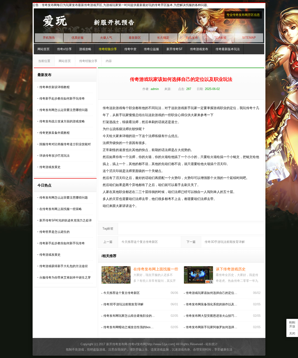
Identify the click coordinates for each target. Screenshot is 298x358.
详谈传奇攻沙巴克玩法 (54, 155)
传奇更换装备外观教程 (54, 132)
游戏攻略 (85, 49)
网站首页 (43, 49)
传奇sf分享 (64, 49)
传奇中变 (130, 49)
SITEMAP (249, 37)
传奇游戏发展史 (50, 167)
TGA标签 (220, 37)
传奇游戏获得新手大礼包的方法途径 (63, 266)
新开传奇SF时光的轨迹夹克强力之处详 (65, 220)
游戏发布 (192, 37)
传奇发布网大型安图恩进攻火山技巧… (211, 315)
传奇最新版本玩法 (228, 49)
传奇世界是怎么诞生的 (54, 232)
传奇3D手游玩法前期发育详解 (225, 242)
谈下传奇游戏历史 (231, 269)
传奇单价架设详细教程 (54, 87)
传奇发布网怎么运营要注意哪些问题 (63, 110)
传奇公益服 (151, 49)
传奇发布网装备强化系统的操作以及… (211, 304)
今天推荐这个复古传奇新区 (140, 242)
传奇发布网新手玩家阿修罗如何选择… (211, 327)
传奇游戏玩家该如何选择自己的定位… (211, 293)
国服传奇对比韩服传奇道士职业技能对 (65, 144)
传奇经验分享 (108, 49)
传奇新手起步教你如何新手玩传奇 (62, 98)
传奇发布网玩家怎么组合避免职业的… (129, 315)
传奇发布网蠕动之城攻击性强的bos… (128, 327)
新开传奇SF (174, 49)
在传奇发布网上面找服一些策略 (60, 209)
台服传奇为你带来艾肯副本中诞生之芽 (65, 277)
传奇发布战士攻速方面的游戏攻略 (62, 121)
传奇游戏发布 (199, 49)
